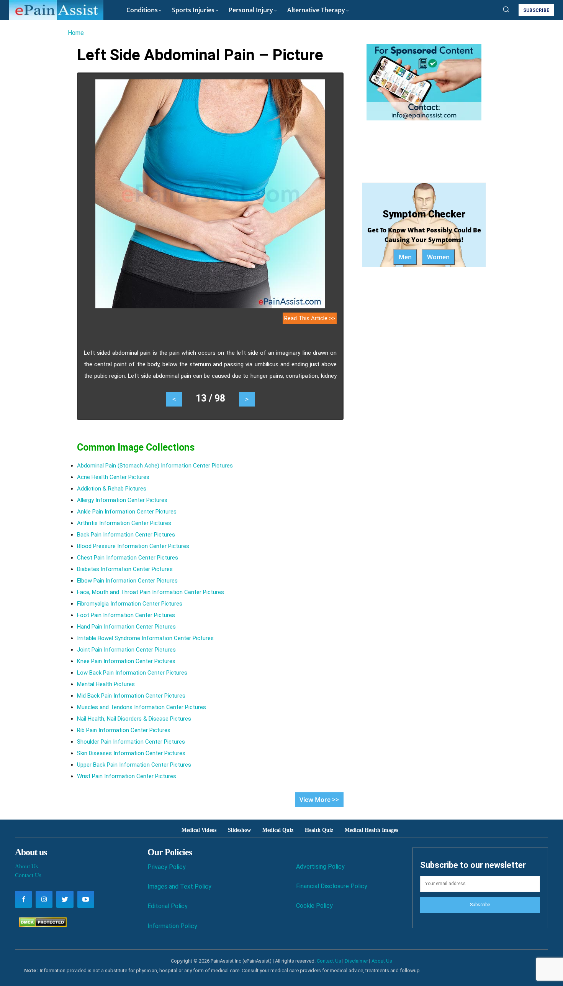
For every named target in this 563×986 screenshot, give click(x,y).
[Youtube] (85, 899)
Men (405, 257)
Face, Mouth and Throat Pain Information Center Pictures (150, 592)
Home (76, 32)
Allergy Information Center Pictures (122, 500)
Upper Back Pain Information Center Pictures (134, 764)
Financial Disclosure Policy (331, 886)
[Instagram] (44, 899)
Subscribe (480, 904)
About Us (26, 866)
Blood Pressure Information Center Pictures (133, 546)
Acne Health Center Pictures (113, 477)
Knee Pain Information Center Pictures (126, 661)
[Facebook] (23, 899)
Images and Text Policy (179, 886)
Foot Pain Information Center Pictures (126, 615)
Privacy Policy (166, 867)
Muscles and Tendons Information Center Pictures (141, 707)
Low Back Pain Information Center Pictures (132, 672)
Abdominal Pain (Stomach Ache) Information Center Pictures (155, 465)
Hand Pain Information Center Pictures (126, 626)
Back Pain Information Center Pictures (126, 534)
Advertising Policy (320, 866)
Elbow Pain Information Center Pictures (127, 580)
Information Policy (172, 926)
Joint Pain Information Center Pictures (126, 649)
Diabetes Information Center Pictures (125, 569)
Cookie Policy (314, 905)
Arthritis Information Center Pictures (124, 523)
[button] (505, 9)
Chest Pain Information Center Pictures (127, 557)
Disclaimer (356, 961)
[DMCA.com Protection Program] (41, 925)
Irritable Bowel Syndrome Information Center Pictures (145, 638)
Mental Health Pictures (106, 684)
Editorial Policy (167, 906)
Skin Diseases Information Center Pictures (131, 753)
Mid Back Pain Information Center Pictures (131, 695)
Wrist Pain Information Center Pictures (126, 776)
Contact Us (28, 875)
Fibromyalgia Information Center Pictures (129, 603)
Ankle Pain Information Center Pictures (127, 511)
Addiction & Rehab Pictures (111, 488)
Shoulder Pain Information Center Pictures (131, 741)
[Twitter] (64, 899)
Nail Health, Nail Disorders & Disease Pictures (134, 718)
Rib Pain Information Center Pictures (123, 730)
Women (438, 257)
